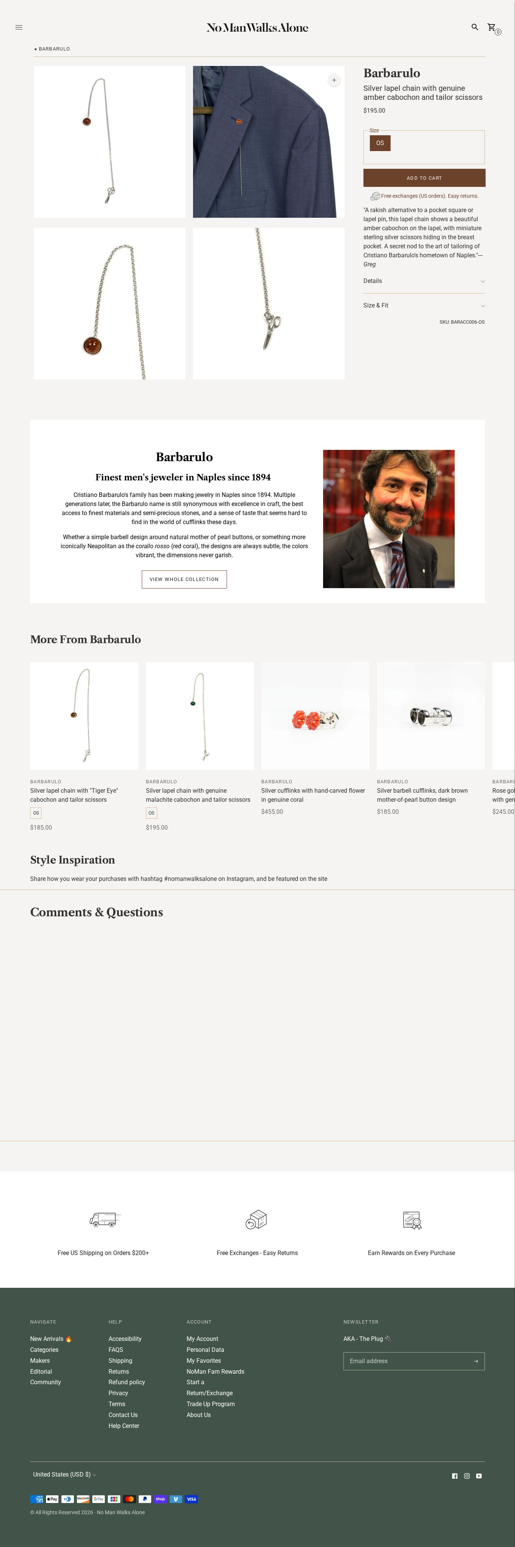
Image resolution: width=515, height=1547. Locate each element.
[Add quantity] (334, 80)
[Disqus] (257, 1029)
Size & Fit (375, 305)
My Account (202, 1338)
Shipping (120, 1360)
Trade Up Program (211, 1404)
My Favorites (204, 1360)
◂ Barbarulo (52, 49)
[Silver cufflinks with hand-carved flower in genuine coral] (315, 716)
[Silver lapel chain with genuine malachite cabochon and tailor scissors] (200, 716)
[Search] (475, 27)
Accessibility (125, 1338)
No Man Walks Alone (121, 1512)
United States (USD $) (62, 1474)
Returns (119, 1371)
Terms (117, 1404)
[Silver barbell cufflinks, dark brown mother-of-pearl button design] (431, 716)
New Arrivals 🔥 (51, 1338)
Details (372, 280)
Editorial (41, 1371)
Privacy (118, 1393)
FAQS (116, 1349)
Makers (40, 1360)
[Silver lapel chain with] (84, 716)
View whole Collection (184, 579)
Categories (44, 1349)
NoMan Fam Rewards (215, 1371)
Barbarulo (391, 73)
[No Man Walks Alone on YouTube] (478, 1476)
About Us (199, 1415)
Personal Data (205, 1349)
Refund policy (127, 1382)
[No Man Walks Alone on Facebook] (454, 1476)
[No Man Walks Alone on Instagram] (466, 1476)
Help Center (124, 1425)
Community (45, 1382)
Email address (367, 1352)
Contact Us (123, 1415)
